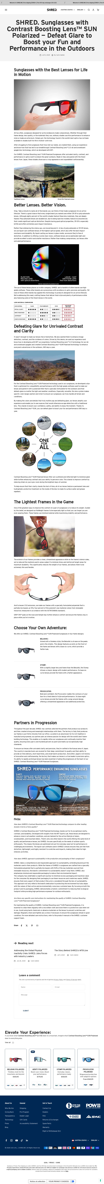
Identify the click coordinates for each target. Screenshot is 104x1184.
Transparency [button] (10, 1116)
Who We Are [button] (9, 1108)
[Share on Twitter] (27, 926)
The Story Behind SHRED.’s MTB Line (71, 951)
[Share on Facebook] (21, 926)
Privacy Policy (58, 979)
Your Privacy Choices (59, 1181)
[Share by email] (37, 926)
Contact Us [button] (47, 1108)
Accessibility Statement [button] (29, 1123)
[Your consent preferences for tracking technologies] (100, 1180)
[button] (8, 1085)
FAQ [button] (44, 1116)
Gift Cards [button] (23, 1120)
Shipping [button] (23, 1108)
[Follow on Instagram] (11, 1140)
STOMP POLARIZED (64, 1069)
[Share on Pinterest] (32, 926)
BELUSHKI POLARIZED (15, 1069)
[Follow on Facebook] (6, 1140)
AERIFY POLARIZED (39, 1069)
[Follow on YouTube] (16, 1140)
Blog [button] (6, 1127)
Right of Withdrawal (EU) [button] (52, 1131)
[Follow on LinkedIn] (27, 1140)
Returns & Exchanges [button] (50, 1120)
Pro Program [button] (24, 1112)
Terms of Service (71, 979)
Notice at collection (37, 1181)
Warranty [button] (46, 1127)
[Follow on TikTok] (21, 1140)
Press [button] (7, 1123)
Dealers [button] (45, 1112)
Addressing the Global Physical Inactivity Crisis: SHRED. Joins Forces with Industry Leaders (30, 953)
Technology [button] (9, 1120)
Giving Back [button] (9, 1112)
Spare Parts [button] (47, 1123)
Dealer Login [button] (24, 1116)
